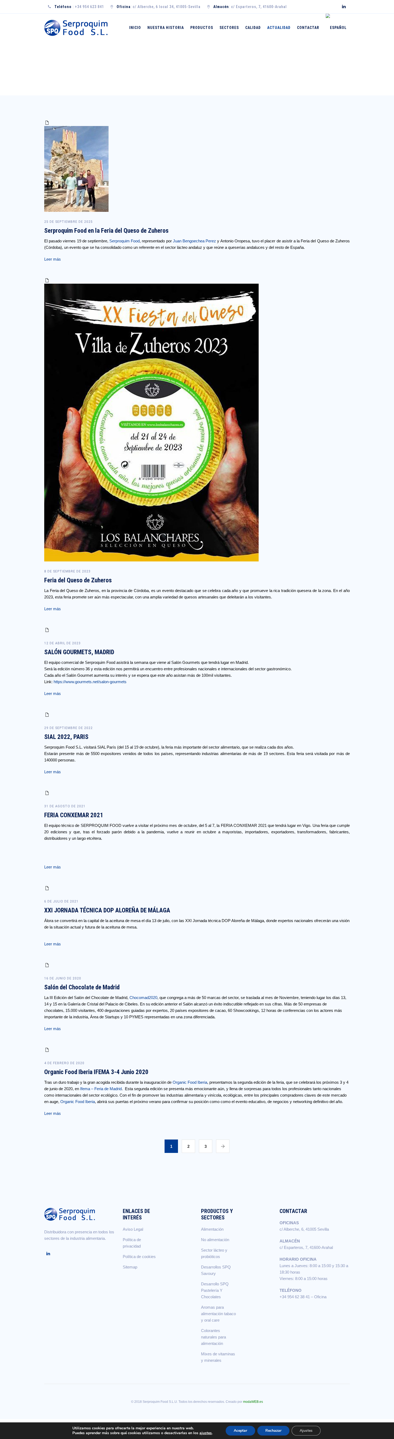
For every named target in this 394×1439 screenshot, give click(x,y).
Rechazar (273, 1430)
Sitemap (130, 1267)
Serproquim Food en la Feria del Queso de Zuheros (106, 230)
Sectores (229, 27)
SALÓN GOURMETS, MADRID (79, 652)
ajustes (205, 1433)
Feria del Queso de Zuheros (78, 580)
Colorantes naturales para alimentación (213, 1337)
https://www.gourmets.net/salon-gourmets (90, 681)
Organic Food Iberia (190, 1082)
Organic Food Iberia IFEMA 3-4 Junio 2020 (96, 1072)
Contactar (308, 27)
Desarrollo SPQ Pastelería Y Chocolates (215, 1290)
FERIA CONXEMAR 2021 (73, 815)
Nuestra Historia (165, 27)
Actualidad (279, 27)
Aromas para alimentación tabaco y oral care (218, 1313)
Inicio (135, 27)
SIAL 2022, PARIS (66, 737)
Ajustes (306, 1430)
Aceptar (240, 1430)
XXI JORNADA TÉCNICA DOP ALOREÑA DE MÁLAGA (107, 910)
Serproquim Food (124, 241)
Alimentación (212, 1229)
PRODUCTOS (201, 27)
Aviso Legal (133, 1229)
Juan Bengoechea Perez (194, 241)
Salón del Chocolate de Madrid (82, 987)
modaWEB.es (253, 1402)
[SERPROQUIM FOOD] (77, 28)
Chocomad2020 (142, 997)
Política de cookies (139, 1256)
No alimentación (215, 1239)
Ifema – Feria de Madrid (101, 1088)
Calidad (253, 27)
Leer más (52, 259)
